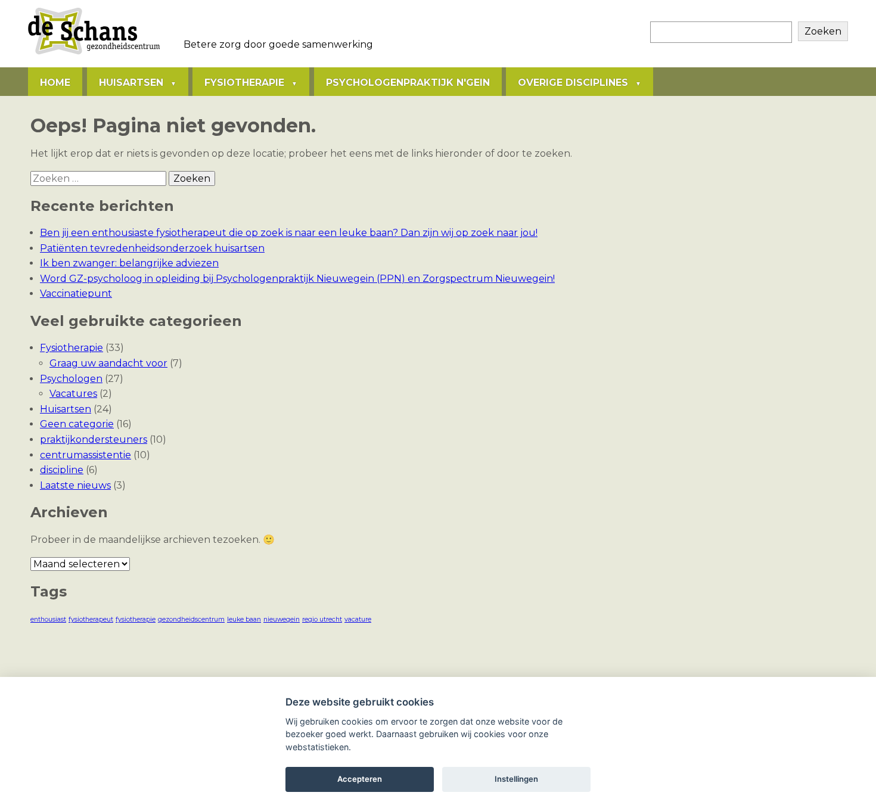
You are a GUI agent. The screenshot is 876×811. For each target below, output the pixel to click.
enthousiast (48, 619)
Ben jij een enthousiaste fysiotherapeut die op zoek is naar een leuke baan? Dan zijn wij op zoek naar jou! (289, 232)
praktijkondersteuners (93, 439)
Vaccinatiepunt (76, 293)
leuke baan (244, 619)
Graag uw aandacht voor (108, 363)
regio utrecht (322, 619)
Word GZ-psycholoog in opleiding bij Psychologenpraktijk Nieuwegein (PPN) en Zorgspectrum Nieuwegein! (297, 278)
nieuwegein (281, 619)
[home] (94, 54)
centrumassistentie (85, 455)
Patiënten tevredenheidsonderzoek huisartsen (152, 248)
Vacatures (73, 393)
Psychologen (71, 378)
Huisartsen (131, 82)
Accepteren (359, 779)
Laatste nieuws (75, 485)
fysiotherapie (136, 619)
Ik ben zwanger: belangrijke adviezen (129, 263)
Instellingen (516, 779)
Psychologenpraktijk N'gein (408, 82)
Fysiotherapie (244, 82)
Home (55, 82)
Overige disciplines (573, 82)
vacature (357, 619)
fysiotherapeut (91, 619)
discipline (61, 470)
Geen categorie (77, 424)
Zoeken (822, 31)
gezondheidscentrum (191, 619)
